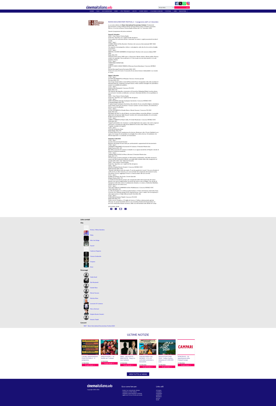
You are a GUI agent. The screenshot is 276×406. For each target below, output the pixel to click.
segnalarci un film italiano (129, 392)
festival (168, 11)
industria (182, 11)
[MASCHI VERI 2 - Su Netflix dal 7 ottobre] (109, 347)
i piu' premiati (125, 11)
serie (116, 11)
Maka (91, 235)
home (92, 11)
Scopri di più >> (90, 365)
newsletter (159, 393)
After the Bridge (94, 240)
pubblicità (159, 395)
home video (143, 11)
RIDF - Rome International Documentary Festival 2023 (99, 326)
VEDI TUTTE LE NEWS (138, 374)
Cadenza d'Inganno (95, 251)
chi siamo (158, 390)
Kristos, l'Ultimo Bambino (97, 230)
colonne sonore (156, 11)
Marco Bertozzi (94, 309)
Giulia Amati (93, 277)
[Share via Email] (120, 209)
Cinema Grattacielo (95, 256)
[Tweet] (181, 5)
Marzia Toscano (94, 293)
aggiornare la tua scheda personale (132, 395)
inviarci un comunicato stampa (131, 390)
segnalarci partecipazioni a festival (132, 393)
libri (175, 11)
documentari (107, 11)
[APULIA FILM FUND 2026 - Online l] (167, 347)
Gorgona (92, 261)
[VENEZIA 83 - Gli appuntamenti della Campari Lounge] (186, 347)
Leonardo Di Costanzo (96, 303)
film (97, 11)
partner (158, 398)
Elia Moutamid (94, 282)
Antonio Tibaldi (94, 319)
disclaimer (159, 396)
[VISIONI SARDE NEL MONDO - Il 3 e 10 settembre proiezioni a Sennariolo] (147, 347)
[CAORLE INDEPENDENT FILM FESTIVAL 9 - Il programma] (90, 347)
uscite (134, 11)
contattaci (159, 392)
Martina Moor (94, 298)
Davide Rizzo (94, 287)
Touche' (92, 245)
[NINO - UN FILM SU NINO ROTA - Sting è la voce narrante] (128, 347)
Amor (91, 267)
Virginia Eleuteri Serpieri (97, 314)
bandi (157, 399)
